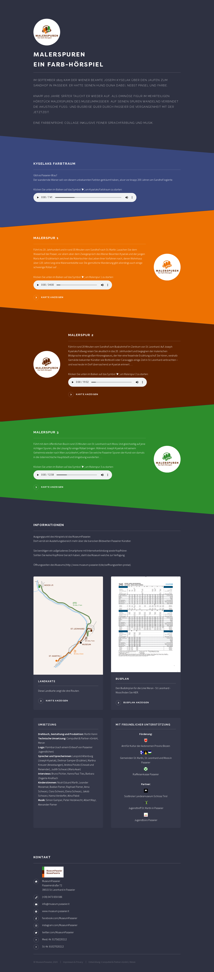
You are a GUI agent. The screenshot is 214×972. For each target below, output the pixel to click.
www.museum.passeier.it (55, 911)
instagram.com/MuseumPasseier (59, 925)
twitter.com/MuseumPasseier (58, 932)
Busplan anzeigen (136, 702)
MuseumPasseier (81, 536)
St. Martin (138, 758)
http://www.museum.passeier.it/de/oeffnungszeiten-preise (98, 564)
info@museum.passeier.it (55, 904)
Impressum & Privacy (73, 961)
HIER (135, 692)
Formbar (50, 747)
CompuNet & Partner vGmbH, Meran (118, 961)
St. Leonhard (151, 758)
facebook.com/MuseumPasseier (59, 918)
